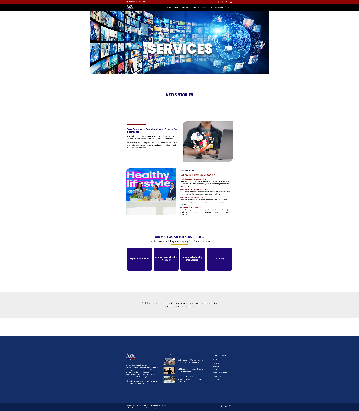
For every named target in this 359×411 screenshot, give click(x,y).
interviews (185, 7)
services (205, 7)
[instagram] (231, 1)
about (176, 7)
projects (196, 7)
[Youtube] (226, 1)
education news (217, 7)
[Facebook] (218, 1)
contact (229, 7)
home (169, 7)
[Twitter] (222, 1)
